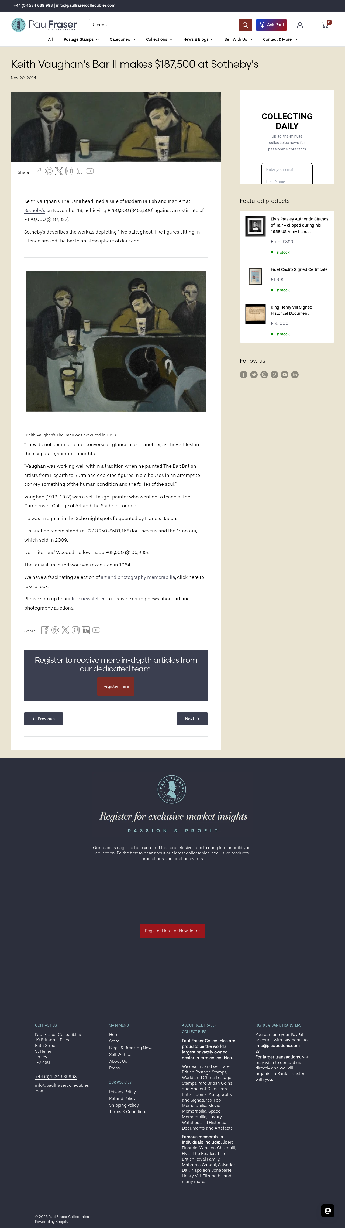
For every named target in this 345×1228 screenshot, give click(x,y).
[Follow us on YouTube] (284, 375)
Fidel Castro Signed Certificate (299, 269)
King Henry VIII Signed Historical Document (291, 310)
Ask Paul (275, 24)
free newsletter (88, 598)
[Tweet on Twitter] (59, 172)
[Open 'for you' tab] (327, 1210)
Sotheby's (34, 210)
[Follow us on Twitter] (254, 375)
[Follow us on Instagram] (264, 375)
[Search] (245, 25)
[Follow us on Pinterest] (274, 375)
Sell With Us (121, 1054)
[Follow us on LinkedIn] (295, 375)
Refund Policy (122, 1098)
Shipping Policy (124, 1105)
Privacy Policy (122, 1091)
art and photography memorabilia (138, 577)
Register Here (116, 686)
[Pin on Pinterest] (49, 172)
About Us (118, 1061)
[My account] (300, 25)
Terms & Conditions (128, 1111)
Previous (46, 718)
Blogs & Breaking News (131, 1047)
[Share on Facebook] (38, 172)
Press (114, 1068)
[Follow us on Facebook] (243, 375)
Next (189, 718)
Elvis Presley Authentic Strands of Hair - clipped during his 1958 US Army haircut (299, 225)
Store (114, 1041)
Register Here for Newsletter (172, 930)
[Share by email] (69, 172)
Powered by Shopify (51, 1221)
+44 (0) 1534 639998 (56, 1076)
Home (115, 1034)
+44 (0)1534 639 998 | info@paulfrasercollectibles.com (64, 5)
